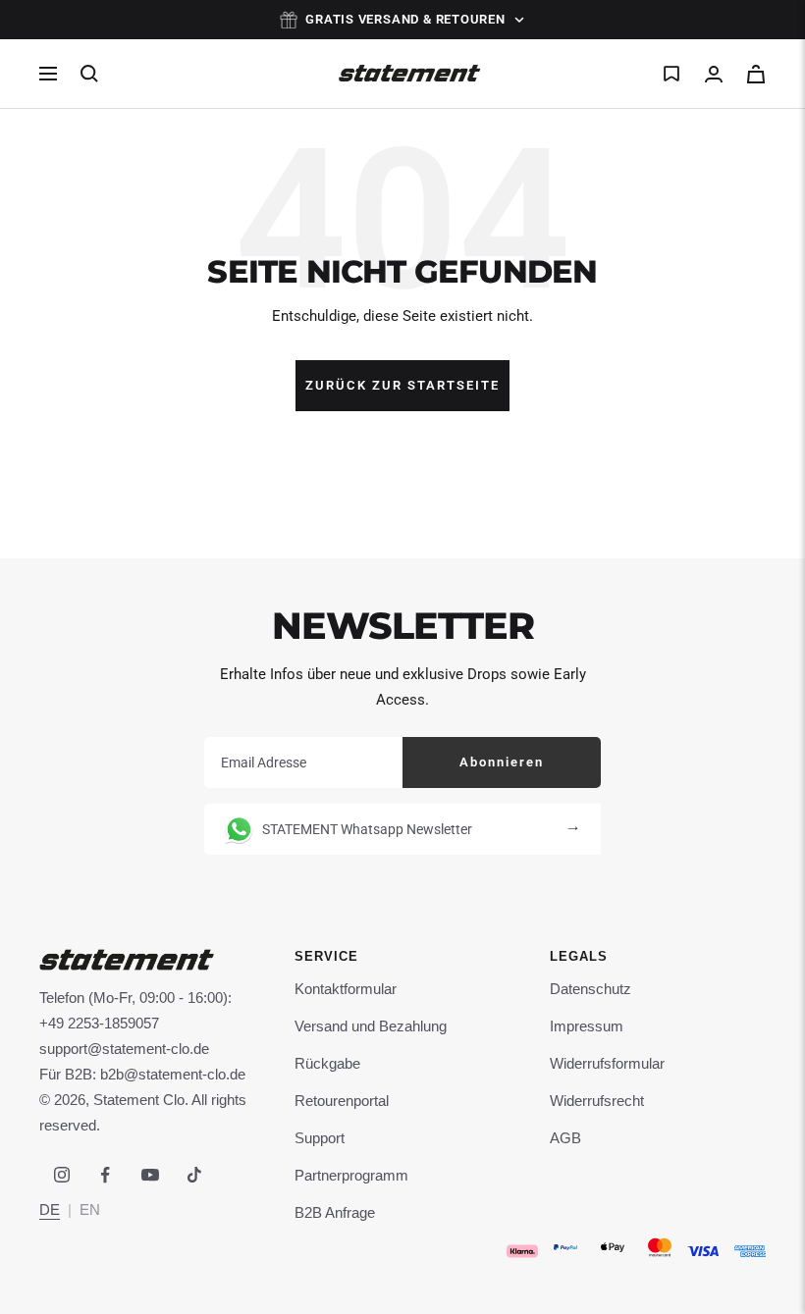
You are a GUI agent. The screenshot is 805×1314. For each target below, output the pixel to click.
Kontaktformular (346, 988)
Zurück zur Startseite (402, 385)
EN (90, 1209)
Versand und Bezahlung (371, 1026)
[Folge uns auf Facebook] (105, 1175)
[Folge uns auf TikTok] (194, 1175)
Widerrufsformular (607, 1063)
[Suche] (89, 73)
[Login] (714, 74)
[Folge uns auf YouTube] (150, 1175)
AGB (565, 1138)
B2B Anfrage (335, 1212)
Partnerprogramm (351, 1175)
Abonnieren (501, 762)
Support (320, 1138)
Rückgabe (327, 1063)
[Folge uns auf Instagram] (61, 1175)
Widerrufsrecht (597, 1100)
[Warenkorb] (756, 74)
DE (49, 1209)
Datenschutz (590, 988)
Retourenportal (342, 1100)
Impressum (586, 1026)
